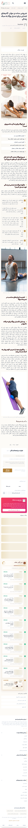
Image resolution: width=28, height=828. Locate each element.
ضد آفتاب (25, 738)
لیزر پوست (25, 741)
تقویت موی (25, 747)
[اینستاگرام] (26, 728)
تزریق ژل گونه (24, 764)
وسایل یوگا (6, 329)
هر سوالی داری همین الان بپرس (14, 510)
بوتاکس (25, 761)
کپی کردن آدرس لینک (16, 492)
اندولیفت (25, 758)
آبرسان (25, 735)
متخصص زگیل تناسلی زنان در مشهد (20, 810)
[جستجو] (13, 3)
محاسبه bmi (24, 775)
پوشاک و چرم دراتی (23, 813)
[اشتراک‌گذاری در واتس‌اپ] (4, 493)
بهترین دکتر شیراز (24, 798)
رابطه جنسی (25, 792)
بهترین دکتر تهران (24, 795)
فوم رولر (10, 360)
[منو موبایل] (25, 3)
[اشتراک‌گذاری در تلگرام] (6, 493)
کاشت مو (25, 772)
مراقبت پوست (24, 744)
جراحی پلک (25, 769)
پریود (26, 789)
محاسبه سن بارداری (23, 750)
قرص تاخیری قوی (10, 810)
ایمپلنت (25, 800)
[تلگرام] (24, 728)
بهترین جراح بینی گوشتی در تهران (13, 813)
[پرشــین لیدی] (5, 3)
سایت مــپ (25, 783)
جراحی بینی (25, 766)
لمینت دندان (24, 786)
